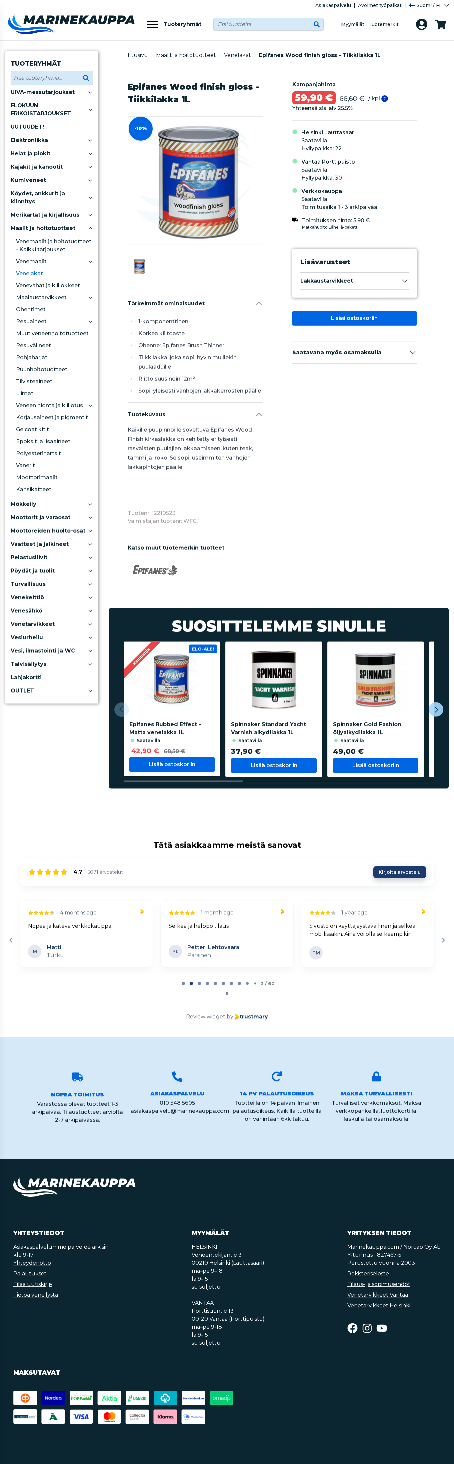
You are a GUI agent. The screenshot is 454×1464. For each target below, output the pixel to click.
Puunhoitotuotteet (41, 369)
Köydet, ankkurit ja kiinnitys (38, 197)
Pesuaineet (31, 321)
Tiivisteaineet (34, 381)
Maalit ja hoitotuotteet (43, 228)
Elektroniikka (29, 140)
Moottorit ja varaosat (40, 517)
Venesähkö (26, 611)
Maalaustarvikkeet (41, 297)
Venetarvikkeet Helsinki (378, 1305)
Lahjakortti (26, 677)
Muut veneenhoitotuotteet (52, 333)
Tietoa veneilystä (35, 1295)
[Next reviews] (443, 940)
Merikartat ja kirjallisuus (45, 215)
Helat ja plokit (30, 153)
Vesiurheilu (27, 637)
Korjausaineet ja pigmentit (52, 417)
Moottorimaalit (37, 477)
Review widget (205, 1016)
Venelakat (29, 273)
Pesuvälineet (33, 345)
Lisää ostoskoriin (354, 318)
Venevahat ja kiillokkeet (48, 285)
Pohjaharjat (31, 357)
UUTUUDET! (27, 127)
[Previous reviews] (10, 940)
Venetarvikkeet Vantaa (377, 1295)
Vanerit (25, 465)
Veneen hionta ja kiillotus (49, 405)
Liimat (24, 393)
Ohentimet (31, 309)
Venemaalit (31, 261)
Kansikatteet (33, 489)
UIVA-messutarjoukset (43, 92)
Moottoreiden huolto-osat (48, 531)
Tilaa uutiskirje (32, 1284)
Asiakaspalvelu (333, 5)
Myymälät (352, 24)
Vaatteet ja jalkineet (40, 544)
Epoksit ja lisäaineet (43, 441)
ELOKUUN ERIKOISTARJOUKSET (41, 109)
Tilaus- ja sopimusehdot (378, 1284)
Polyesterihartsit (38, 453)
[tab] (183, 983)
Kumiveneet (28, 180)
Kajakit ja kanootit (37, 167)
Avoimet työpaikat (380, 5)
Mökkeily (23, 504)
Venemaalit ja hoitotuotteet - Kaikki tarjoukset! (53, 245)
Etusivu (138, 55)
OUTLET (22, 691)
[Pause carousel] (227, 993)
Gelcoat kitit (32, 429)
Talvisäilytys (28, 664)
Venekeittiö (27, 597)
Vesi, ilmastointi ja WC (43, 651)
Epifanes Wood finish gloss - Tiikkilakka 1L (320, 55)
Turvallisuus (28, 584)
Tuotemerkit (383, 24)
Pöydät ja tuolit (33, 571)
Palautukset (30, 1273)
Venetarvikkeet (33, 624)
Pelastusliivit (29, 557)
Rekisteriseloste (368, 1273)
